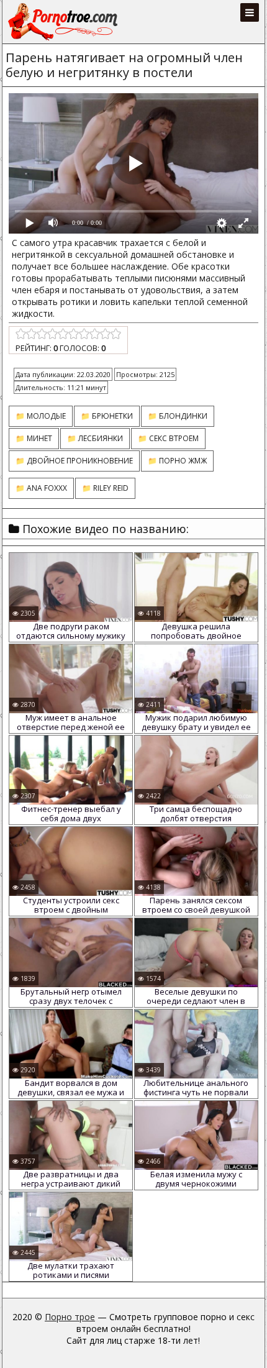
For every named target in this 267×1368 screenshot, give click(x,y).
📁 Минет (34, 438)
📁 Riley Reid (105, 488)
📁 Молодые (41, 416)
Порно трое (70, 1317)
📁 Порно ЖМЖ (177, 460)
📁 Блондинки (177, 416)
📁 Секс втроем (168, 438)
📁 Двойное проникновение (74, 460)
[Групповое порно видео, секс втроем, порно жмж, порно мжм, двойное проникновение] (64, 21)
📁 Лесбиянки (95, 438)
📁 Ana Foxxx (41, 488)
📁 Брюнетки (107, 416)
